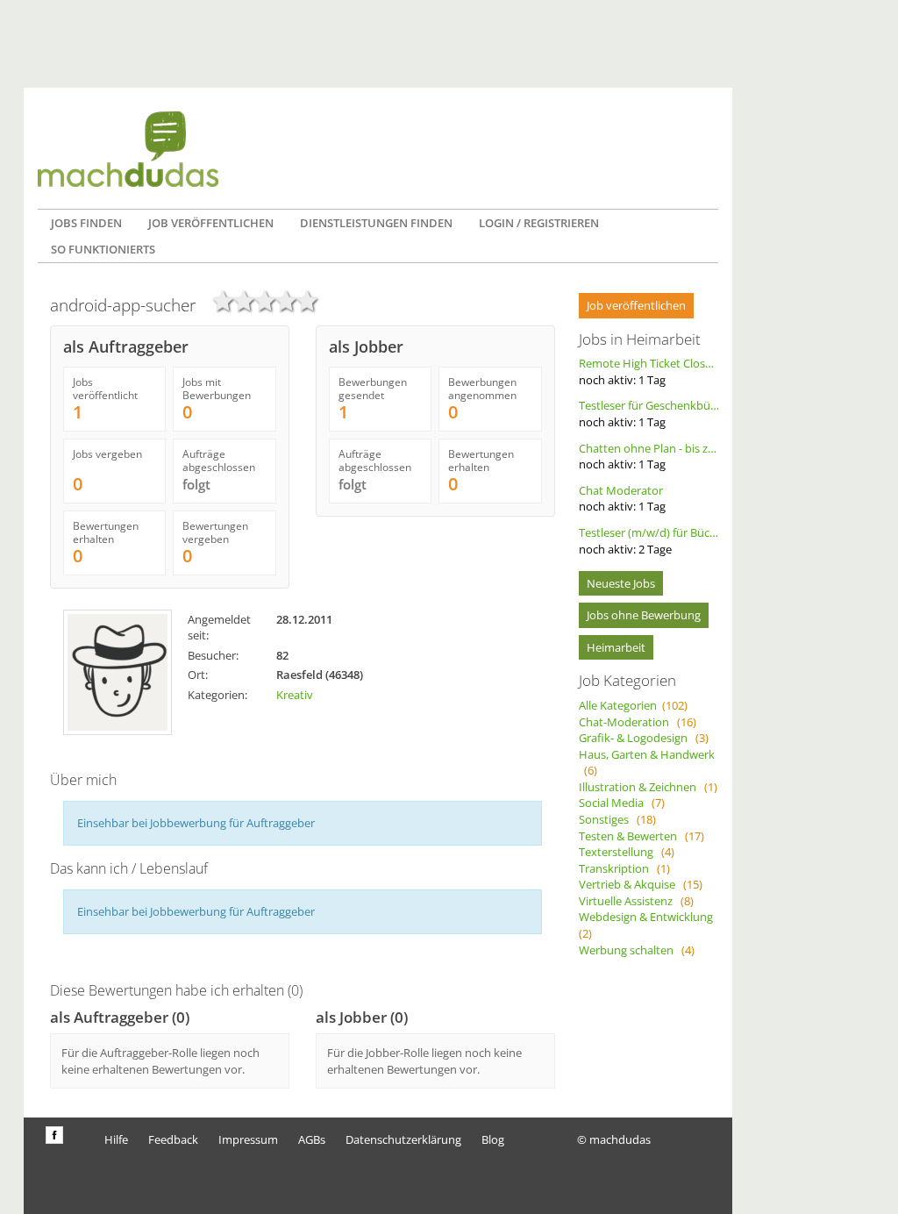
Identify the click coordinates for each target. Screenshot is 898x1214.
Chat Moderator (622, 498)
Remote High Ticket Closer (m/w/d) (649, 371)
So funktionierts (103, 249)
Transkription (624, 868)
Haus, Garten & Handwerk (647, 762)
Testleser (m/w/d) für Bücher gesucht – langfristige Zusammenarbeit (649, 541)
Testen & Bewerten (641, 836)
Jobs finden (86, 223)
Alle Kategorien (633, 705)
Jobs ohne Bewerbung (644, 615)
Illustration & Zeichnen (648, 787)
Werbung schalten (637, 950)
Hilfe (116, 1139)
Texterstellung (626, 852)
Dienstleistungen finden (376, 223)
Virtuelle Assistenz (636, 901)
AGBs (311, 1139)
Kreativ (294, 695)
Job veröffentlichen (211, 223)
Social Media (622, 803)
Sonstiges (617, 819)
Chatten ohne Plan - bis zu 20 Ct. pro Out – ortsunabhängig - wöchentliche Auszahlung (649, 456)
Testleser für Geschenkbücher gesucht (649, 413)
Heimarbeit (616, 647)
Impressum (248, 1139)
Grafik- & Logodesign (644, 738)
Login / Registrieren (539, 223)
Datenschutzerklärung (403, 1139)
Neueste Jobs (621, 583)
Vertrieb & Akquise (640, 884)
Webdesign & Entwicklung (648, 925)
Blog (492, 1139)
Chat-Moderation (637, 722)
